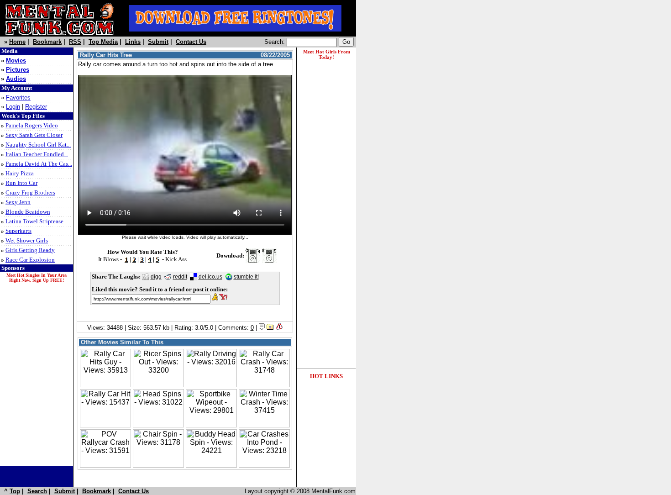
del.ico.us (210, 277)
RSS (75, 41)
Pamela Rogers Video (31, 125)
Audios (16, 78)
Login (13, 106)
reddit (180, 277)
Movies (16, 60)
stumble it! (246, 277)
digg (156, 277)
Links (133, 41)
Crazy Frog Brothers (30, 192)
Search (37, 491)
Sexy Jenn (18, 202)
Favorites (18, 97)
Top (15, 491)
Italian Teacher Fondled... (36, 154)
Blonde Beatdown (27, 211)
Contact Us (191, 41)
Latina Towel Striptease (34, 221)
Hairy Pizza (19, 173)
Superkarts (18, 230)
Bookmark (47, 41)
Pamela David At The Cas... (38, 163)
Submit (158, 41)
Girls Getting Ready (30, 250)
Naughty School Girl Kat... (38, 144)
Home (17, 41)
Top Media (103, 41)
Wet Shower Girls (26, 240)
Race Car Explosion (30, 259)
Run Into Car (21, 182)
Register (36, 106)
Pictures (17, 69)
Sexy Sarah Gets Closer (34, 135)
